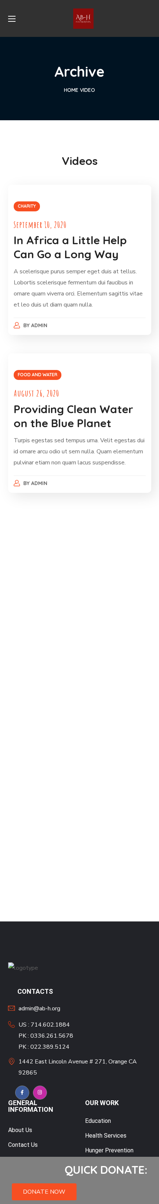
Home (71, 90)
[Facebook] (22, 1093)
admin (39, 325)
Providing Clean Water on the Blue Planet (73, 416)
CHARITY (27, 206)
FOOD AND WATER (37, 374)
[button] (44, 1191)
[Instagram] (40, 1093)
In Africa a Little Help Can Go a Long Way (70, 247)
